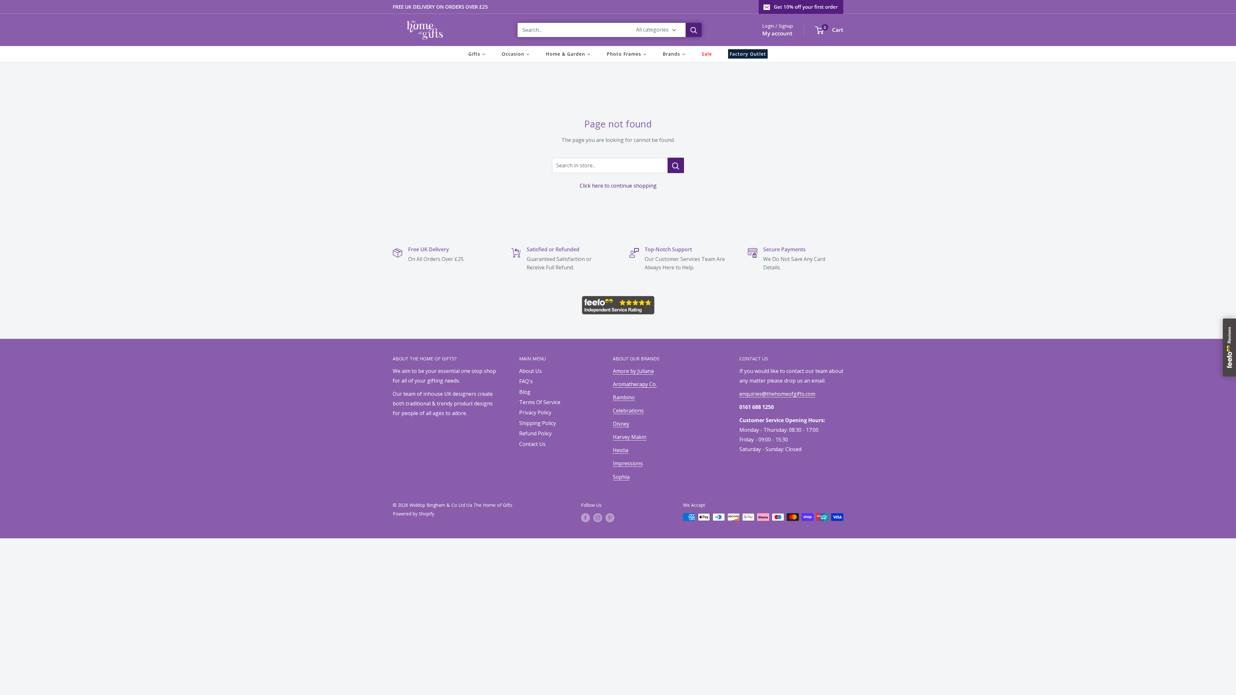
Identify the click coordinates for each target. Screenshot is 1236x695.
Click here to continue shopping (618, 185)
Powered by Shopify (413, 514)
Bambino (624, 397)
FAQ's (526, 381)
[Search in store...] (676, 165)
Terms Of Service (539, 402)
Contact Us (532, 444)
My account (777, 33)
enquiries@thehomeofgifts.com (777, 393)
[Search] (694, 30)
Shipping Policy (537, 423)
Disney (621, 423)
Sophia (621, 476)
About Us (530, 371)
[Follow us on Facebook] (585, 517)
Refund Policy (535, 433)
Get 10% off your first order (806, 7)
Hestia (620, 450)
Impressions (628, 463)
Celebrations (628, 410)
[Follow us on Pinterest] (609, 517)
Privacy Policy (535, 412)
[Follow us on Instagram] (597, 517)
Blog (524, 391)
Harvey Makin (629, 436)
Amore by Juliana (633, 371)
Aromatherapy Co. (635, 384)
